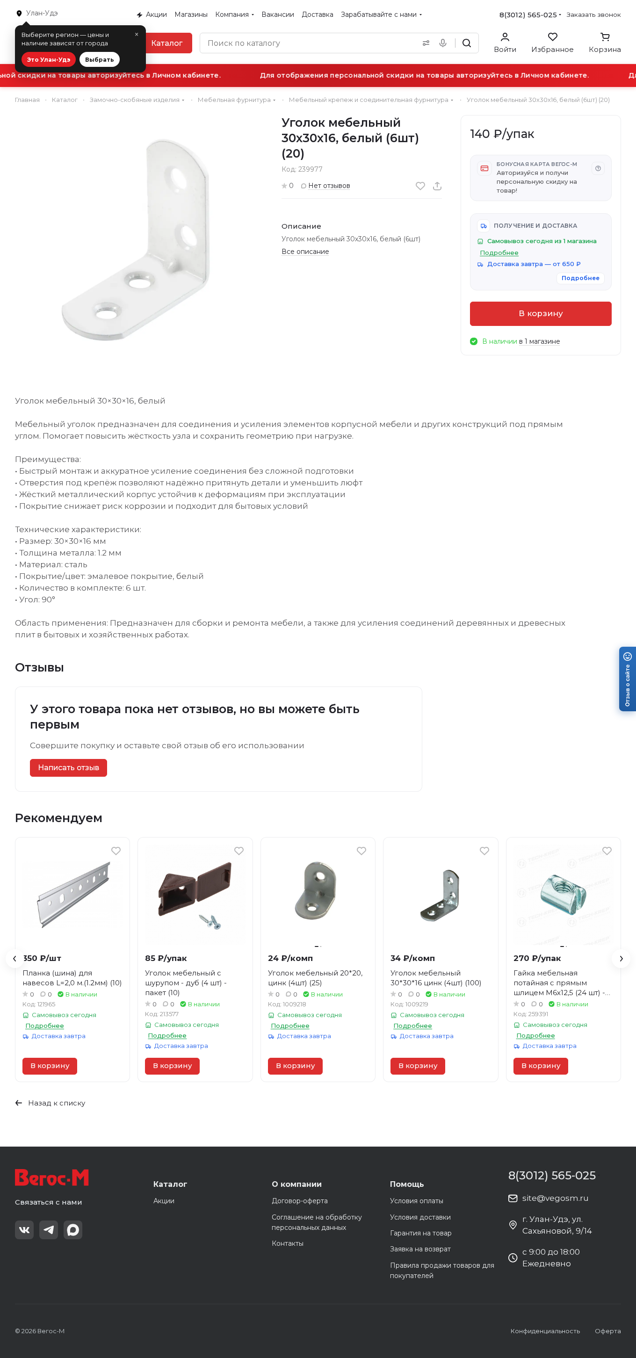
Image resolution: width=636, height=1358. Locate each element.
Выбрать (99, 59)
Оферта (608, 1331)
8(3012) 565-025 (528, 14)
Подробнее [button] (499, 252)
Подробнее (581, 278)
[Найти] (466, 43)
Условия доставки (420, 1217)
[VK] (24, 1230)
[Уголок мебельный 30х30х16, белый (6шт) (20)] (139, 239)
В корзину (541, 313)
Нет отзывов (329, 185)
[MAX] (73, 1230)
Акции (163, 1201)
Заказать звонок (594, 14)
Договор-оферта (300, 1201)
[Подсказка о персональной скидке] (598, 168)
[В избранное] (420, 186)
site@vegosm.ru (555, 1198)
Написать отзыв (68, 767)
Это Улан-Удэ (48, 59)
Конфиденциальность (545, 1331)
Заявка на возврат (420, 1249)
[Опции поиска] (424, 43)
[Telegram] (48, 1230)
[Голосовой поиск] (444, 43)
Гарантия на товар (421, 1233)
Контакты (288, 1243)
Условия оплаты (416, 1201)
